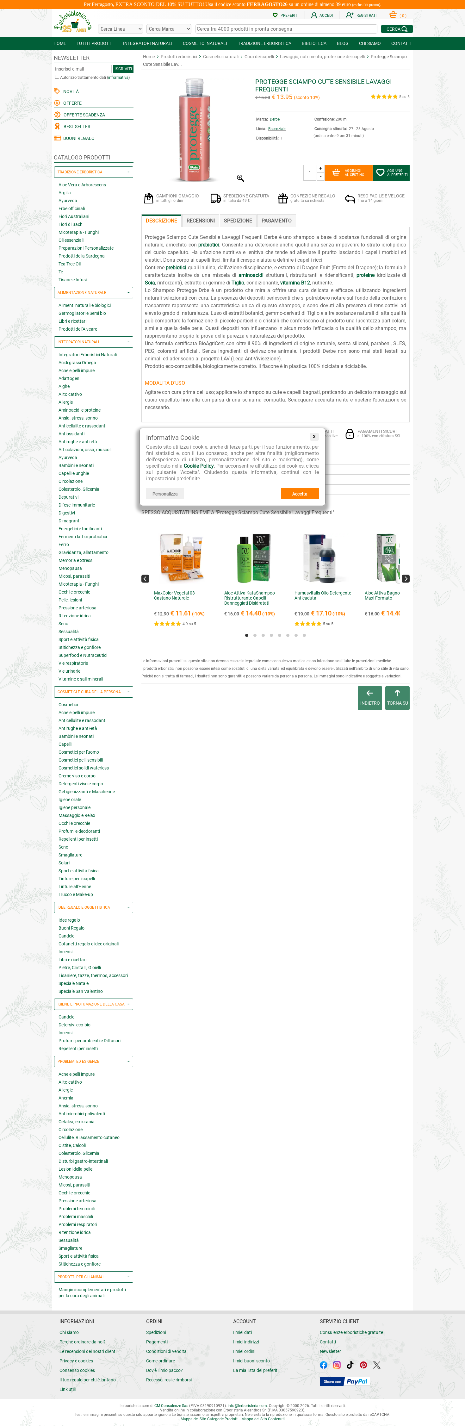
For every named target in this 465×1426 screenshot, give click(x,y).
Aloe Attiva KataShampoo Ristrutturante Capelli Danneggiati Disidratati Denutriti (249, 600)
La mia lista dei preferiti (255, 1370)
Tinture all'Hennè (75, 886)
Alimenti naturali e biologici (85, 305)
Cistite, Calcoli (72, 1145)
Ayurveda (68, 200)
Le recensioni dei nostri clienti (87, 1351)
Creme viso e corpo (77, 775)
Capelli (65, 744)
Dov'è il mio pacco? (164, 1370)
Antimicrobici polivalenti (82, 1113)
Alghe (64, 386)
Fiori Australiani (74, 216)
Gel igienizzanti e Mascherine (87, 791)
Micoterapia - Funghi (79, 232)
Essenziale (277, 129)
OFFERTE (71, 103)
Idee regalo (69, 920)
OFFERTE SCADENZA (83, 114)
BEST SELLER (76, 126)
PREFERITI (289, 15)
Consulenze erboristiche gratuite (351, 1332)
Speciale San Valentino (81, 991)
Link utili (67, 1389)
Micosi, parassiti (74, 576)
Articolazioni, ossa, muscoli (85, 449)
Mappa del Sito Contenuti (263, 1419)
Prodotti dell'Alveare (78, 329)
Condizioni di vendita (166, 1351)
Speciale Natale (74, 983)
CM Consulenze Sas (171, 1406)
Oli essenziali (71, 240)
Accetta (299, 493)
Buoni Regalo (71, 928)
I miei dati (242, 1332)
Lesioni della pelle (75, 1169)
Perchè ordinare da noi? (82, 1341)
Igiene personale (74, 807)
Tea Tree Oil (70, 263)
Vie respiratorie (73, 663)
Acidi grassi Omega (77, 362)
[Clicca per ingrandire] (193, 180)
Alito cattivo (70, 394)
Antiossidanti (71, 433)
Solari (64, 862)
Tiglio (238, 283)
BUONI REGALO (78, 138)
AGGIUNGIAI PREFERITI (397, 173)
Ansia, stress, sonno (78, 417)
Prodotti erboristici (179, 56)
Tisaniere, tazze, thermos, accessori (93, 975)
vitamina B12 (295, 283)
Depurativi (68, 497)
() (403, 16)
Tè (61, 271)
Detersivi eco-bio (74, 1024)
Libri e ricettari (72, 321)
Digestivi (67, 512)
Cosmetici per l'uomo (79, 752)
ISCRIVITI (123, 68)
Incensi (65, 951)
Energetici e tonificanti (80, 528)
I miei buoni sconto (251, 1360)
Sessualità (69, 631)
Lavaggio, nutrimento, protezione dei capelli (322, 56)
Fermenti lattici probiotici (83, 536)
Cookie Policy (199, 466)
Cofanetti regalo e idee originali (89, 943)
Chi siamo (69, 1332)
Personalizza (165, 493)
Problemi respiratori (78, 1224)
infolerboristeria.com (247, 1406)
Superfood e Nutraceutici (83, 655)
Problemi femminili (77, 1208)
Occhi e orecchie (74, 592)
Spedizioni (156, 1332)
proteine (365, 275)
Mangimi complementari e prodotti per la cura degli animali (92, 1292)
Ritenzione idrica (75, 615)
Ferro (64, 544)
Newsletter (330, 1351)
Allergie (66, 402)
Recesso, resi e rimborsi (169, 1379)
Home (149, 56)
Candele (66, 935)
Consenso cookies (77, 1370)
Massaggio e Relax (77, 815)
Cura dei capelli (259, 56)
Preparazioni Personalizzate (86, 248)
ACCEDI (326, 15)
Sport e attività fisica (79, 639)
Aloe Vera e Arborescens (82, 184)
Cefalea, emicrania (77, 1121)
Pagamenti (157, 1341)
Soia (150, 283)
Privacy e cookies (76, 1360)
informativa (118, 77)
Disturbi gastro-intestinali (83, 1161)
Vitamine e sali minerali (81, 679)
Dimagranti (69, 520)
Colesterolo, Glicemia (79, 489)
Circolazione (71, 481)
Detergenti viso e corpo (81, 783)
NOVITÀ (70, 91)
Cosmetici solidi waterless (84, 767)
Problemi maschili (76, 1216)
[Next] (406, 578)
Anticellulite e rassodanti (82, 425)
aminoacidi (251, 275)
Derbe (275, 119)
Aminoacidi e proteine (80, 410)
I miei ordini (244, 1351)
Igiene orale (70, 799)
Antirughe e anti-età (78, 441)
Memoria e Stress (75, 560)
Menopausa (70, 568)
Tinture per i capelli (77, 878)
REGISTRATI (366, 15)
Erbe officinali (72, 208)
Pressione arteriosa (77, 607)
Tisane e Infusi (73, 279)
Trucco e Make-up (76, 894)
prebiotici (208, 245)
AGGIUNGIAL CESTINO (354, 173)
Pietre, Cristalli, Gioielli (80, 967)
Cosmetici (68, 704)
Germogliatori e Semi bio (82, 313)
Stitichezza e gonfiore (80, 647)
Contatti (328, 1341)
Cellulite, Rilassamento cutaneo (89, 1137)
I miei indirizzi (246, 1341)
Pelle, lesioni (70, 599)
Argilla (65, 192)
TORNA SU (397, 703)
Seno (63, 623)
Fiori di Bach (71, 224)
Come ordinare (160, 1360)
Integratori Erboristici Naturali (88, 354)
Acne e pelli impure (77, 370)
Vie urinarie (69, 671)
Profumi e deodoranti (79, 831)
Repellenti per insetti (78, 839)
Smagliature (70, 854)
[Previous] (145, 578)
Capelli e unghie (74, 473)
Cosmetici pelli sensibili (81, 760)
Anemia (66, 1097)
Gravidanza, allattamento (83, 552)
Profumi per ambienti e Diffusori (90, 1040)
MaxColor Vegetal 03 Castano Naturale (174, 595)
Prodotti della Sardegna (82, 255)
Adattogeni (69, 378)
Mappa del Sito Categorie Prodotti (210, 1419)
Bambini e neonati (76, 465)
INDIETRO (370, 703)
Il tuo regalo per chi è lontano (87, 1379)
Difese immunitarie (77, 505)
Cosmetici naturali (221, 56)
